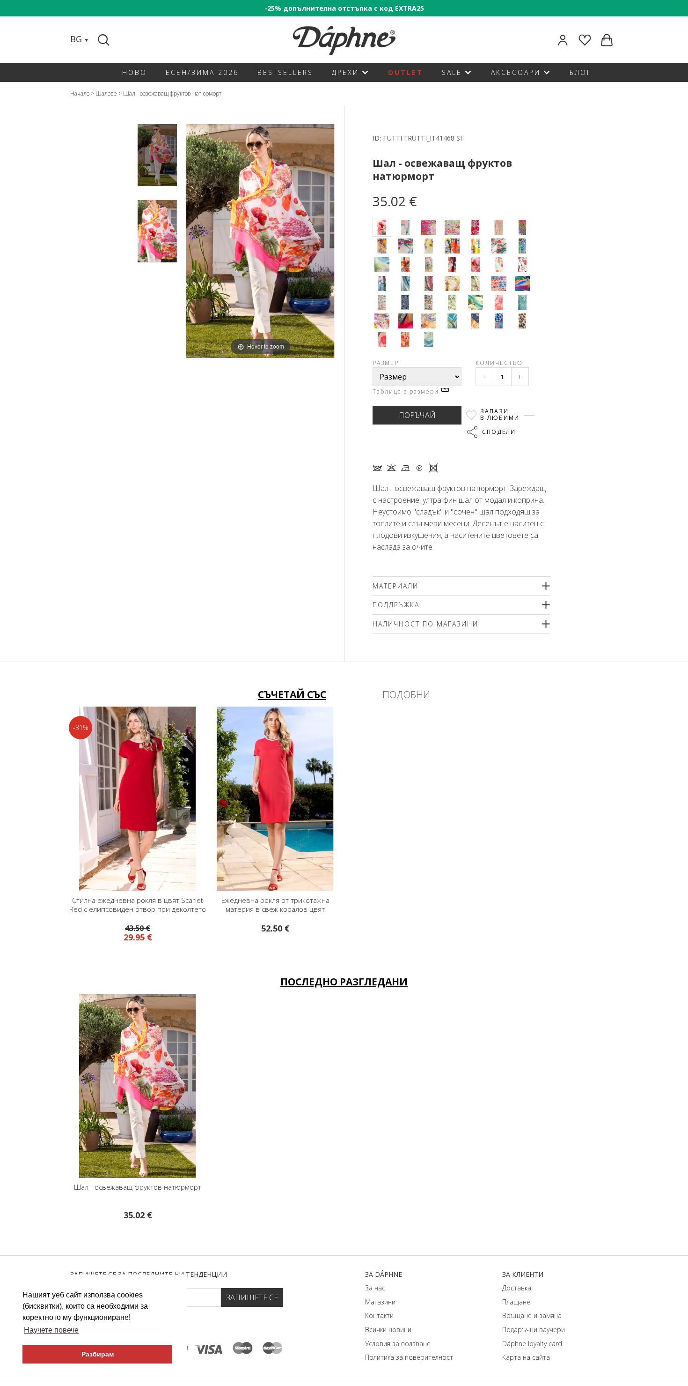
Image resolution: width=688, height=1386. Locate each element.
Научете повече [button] (51, 1330)
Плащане (516, 1301)
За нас (375, 1287)
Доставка (516, 1287)
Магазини (380, 1301)
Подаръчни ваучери (533, 1329)
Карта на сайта (526, 1357)
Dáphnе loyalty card (532, 1343)
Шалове (106, 93)
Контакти (379, 1315)
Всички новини (388, 1329)
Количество (499, 363)
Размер (386, 363)
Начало (79, 93)
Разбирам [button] (97, 1354)
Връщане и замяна (532, 1315)
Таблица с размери (407, 391)
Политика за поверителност (409, 1357)
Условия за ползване (398, 1343)
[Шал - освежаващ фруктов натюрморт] (157, 155)
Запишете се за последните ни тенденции (148, 1274)
